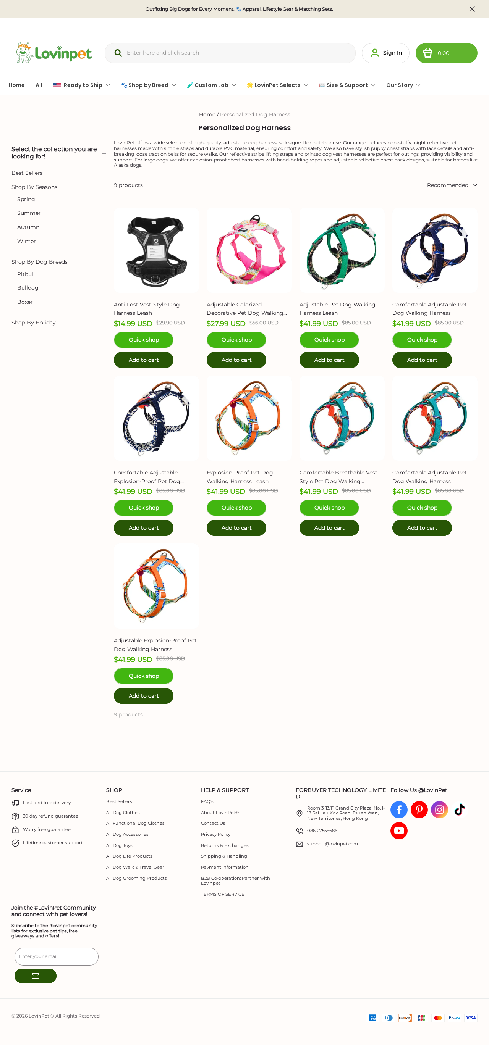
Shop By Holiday (33, 322)
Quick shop (144, 339)
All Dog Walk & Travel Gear (135, 867)
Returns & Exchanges (225, 845)
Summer (29, 213)
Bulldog (28, 288)
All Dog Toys (119, 845)
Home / (209, 114)
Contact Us (213, 823)
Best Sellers (27, 173)
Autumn (28, 227)
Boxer (25, 302)
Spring (26, 199)
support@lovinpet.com (332, 844)
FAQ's (207, 801)
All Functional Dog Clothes (135, 823)
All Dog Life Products (129, 856)
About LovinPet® (220, 812)
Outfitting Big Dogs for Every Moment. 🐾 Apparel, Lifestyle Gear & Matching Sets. (239, 9)
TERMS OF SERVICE (222, 894)
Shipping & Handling (224, 856)
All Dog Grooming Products (136, 878)
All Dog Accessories (127, 834)
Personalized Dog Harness (255, 114)
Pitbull (26, 274)
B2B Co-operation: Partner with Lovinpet (235, 881)
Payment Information (225, 867)
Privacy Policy (215, 834)
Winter (26, 241)
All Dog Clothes (123, 812)
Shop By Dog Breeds (39, 262)
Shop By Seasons (34, 187)
